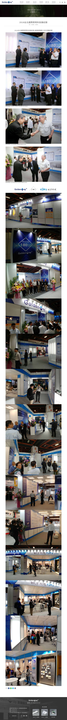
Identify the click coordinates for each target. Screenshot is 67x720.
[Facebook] (8, 688)
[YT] (24, 716)
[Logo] (7, 2)
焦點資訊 (36, 24)
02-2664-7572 (14, 709)
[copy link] (15, 688)
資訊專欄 (32, 24)
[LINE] (11, 688)
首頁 (29, 24)
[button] (60, 2)
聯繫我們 (14, 715)
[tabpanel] (33, 11)
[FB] (21, 716)
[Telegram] (13, 688)
